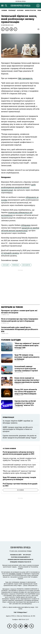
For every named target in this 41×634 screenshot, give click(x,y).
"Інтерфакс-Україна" (14, 574)
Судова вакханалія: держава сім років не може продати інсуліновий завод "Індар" (20, 437)
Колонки (20, 10)
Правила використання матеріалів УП (20, 559)
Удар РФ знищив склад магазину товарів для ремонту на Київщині (26, 357)
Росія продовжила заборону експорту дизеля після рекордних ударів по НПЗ (18, 453)
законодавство (26, 265)
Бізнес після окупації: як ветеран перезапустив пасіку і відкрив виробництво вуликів (26, 380)
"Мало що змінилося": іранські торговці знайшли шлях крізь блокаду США (26, 345)
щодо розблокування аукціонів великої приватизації (18, 187)
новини (4, 10)
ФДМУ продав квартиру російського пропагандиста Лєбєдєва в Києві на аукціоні (18, 429)
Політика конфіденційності (20, 557)
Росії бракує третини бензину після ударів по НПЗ (20, 485)
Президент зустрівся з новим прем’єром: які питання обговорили (19, 312)
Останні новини (9, 448)
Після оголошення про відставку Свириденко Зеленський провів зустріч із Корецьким (19, 320)
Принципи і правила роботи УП (20, 562)
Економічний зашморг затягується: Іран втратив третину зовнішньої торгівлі (26, 368)
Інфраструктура (30, 10)
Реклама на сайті (16, 554)
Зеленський (6, 265)
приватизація (15, 265)
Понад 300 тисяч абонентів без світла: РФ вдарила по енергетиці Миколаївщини (25, 391)
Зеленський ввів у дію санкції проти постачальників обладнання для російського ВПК (19, 329)
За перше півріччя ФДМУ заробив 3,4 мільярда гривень (18, 422)
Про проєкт (27, 554)
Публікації (11, 10)
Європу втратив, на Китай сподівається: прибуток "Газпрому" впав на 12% (25, 403)
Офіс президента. (25, 78)
